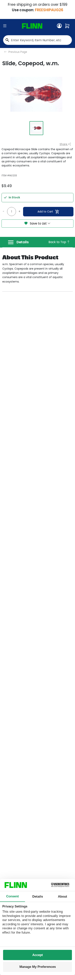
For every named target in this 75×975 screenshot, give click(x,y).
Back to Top (57, 242)
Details (23, 242)
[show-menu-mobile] (4, 26)
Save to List (38, 223)
